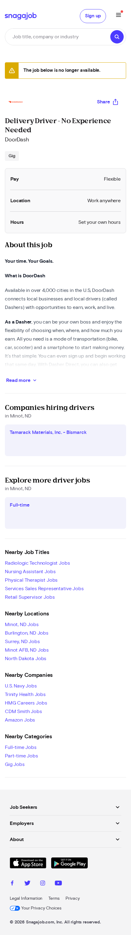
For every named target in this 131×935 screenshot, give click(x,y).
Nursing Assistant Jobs (30, 571)
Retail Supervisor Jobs (30, 597)
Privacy (73, 898)
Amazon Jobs (20, 720)
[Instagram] (42, 883)
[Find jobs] (117, 36)
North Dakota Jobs (25, 658)
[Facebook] (12, 883)
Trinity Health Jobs (25, 694)
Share (103, 101)
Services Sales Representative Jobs (44, 588)
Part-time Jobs (21, 755)
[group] (12, 156)
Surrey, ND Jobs (22, 641)
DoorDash (17, 140)
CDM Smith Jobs (23, 711)
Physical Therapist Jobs (31, 580)
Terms (53, 898)
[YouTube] (58, 883)
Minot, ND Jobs (22, 624)
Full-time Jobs (21, 747)
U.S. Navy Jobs (21, 686)
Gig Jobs (15, 764)
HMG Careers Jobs (26, 703)
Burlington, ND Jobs (26, 633)
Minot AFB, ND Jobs (27, 650)
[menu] (118, 16)
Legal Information (26, 898)
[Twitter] (27, 883)
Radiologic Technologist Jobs (37, 563)
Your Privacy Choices (41, 908)
